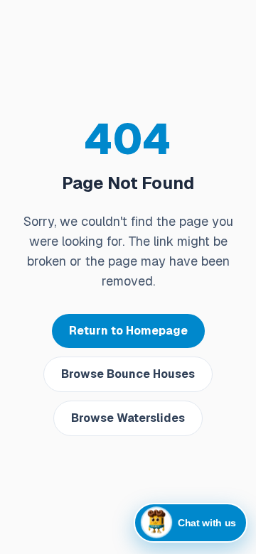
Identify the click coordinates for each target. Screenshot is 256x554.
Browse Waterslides (128, 418)
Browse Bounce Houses (128, 373)
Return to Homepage (128, 330)
